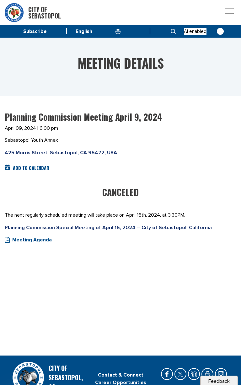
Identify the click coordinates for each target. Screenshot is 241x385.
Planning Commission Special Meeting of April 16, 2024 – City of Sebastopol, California (108, 227)
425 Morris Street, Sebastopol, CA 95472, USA (61, 153)
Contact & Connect (120, 375)
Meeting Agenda (32, 240)
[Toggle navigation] (229, 12)
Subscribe (35, 31)
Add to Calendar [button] (31, 167)
